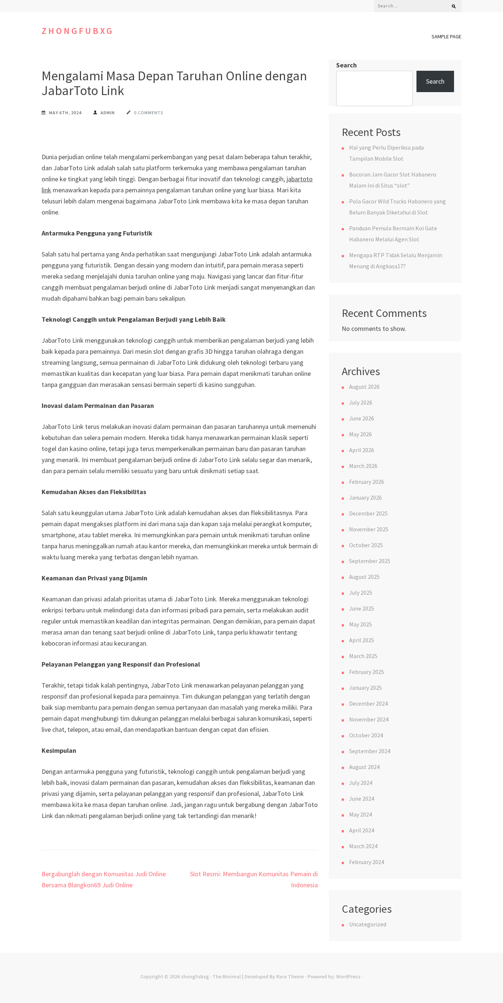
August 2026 (364, 386)
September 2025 (369, 561)
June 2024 (361, 798)
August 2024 (364, 766)
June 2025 (361, 608)
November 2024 (368, 719)
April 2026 (361, 450)
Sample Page (446, 36)
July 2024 (360, 782)
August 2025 (364, 576)
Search (346, 65)
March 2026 (363, 465)
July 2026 (360, 402)
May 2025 (360, 624)
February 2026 (366, 481)
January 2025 (365, 687)
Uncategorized (367, 924)
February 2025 (366, 671)
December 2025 (368, 513)
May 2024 (360, 814)
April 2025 (361, 640)
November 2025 (368, 529)
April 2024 (361, 830)
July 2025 (360, 592)
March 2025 (363, 656)
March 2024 (363, 846)
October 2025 (366, 545)
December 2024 (368, 703)
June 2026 (361, 418)
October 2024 (366, 735)
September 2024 (369, 751)
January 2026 (365, 497)
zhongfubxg (78, 31)
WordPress (348, 976)
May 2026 (360, 434)
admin (108, 112)
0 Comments (148, 112)
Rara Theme (290, 976)
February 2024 (366, 862)
